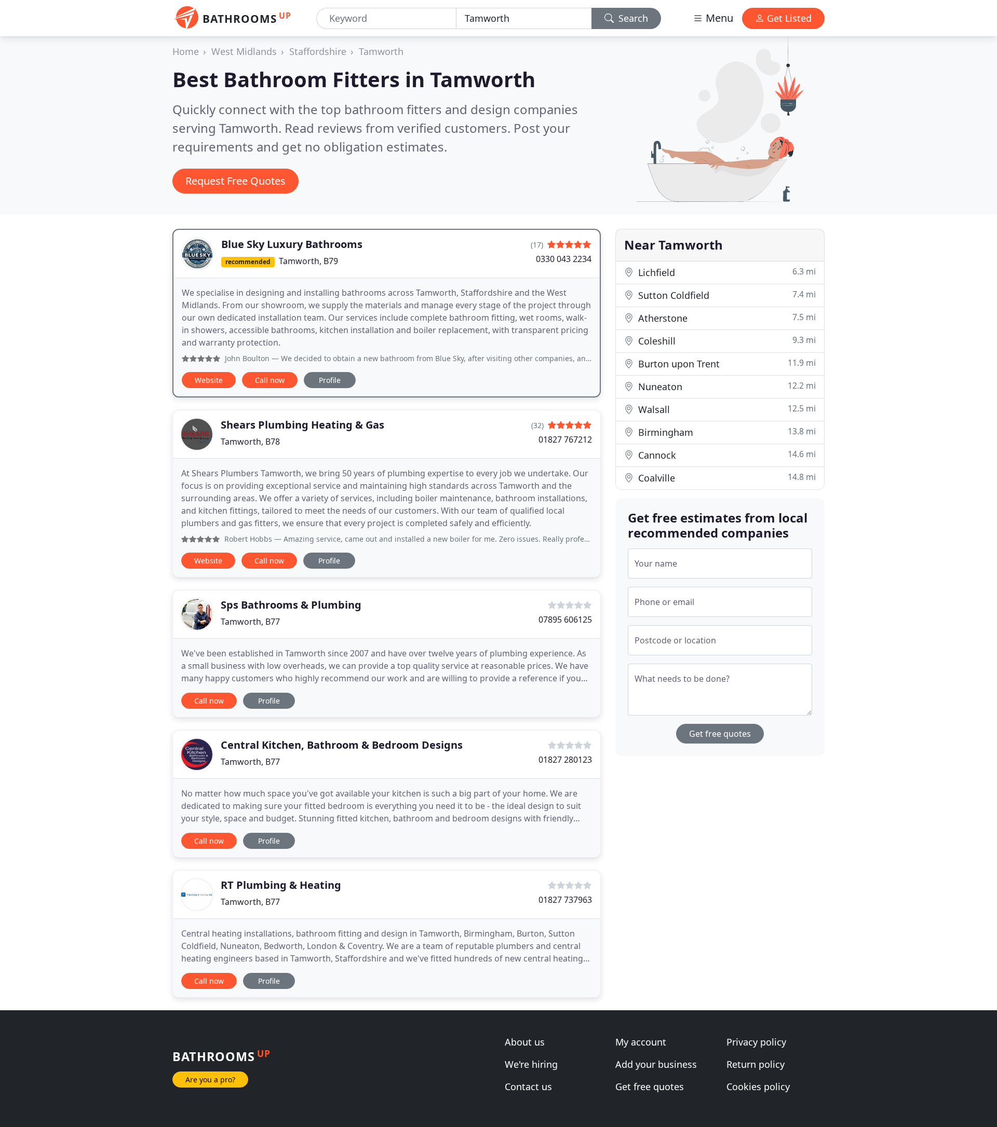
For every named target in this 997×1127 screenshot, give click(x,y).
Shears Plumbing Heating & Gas (302, 425)
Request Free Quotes (235, 181)
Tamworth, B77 (250, 621)
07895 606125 (565, 619)
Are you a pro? (210, 1079)
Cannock (726, 454)
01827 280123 (565, 759)
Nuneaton (726, 386)
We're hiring (531, 1064)
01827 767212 (565, 439)
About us (525, 1042)
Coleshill (726, 340)
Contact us (528, 1086)
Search (632, 18)
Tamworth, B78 (250, 441)
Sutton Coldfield (726, 294)
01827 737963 (565, 899)
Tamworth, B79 (308, 261)
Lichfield (726, 272)
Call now (270, 380)
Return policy (755, 1064)
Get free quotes (720, 733)
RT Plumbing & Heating (281, 885)
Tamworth (381, 51)
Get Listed (788, 18)
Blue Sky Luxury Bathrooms (291, 244)
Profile (330, 380)
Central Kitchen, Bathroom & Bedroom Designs (342, 745)
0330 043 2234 (563, 259)
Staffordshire (317, 51)
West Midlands (244, 51)
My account (640, 1042)
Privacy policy (756, 1042)
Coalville (726, 477)
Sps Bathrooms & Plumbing (291, 605)
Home (185, 51)
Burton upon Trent (726, 363)
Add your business (656, 1064)
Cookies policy (758, 1086)
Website (209, 380)
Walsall (726, 409)
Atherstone (726, 317)
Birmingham (726, 431)
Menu (718, 18)
